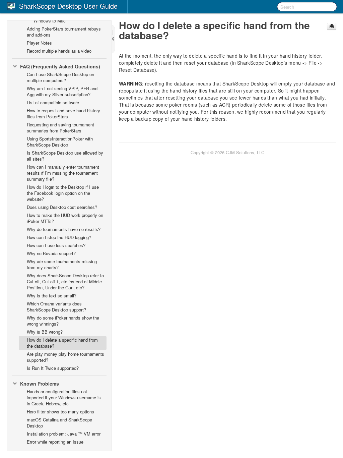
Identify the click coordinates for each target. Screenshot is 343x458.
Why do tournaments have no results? (63, 229)
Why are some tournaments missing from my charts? (62, 264)
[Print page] (331, 26)
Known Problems (39, 383)
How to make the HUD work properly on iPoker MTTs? (65, 218)
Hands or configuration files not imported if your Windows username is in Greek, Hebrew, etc (64, 397)
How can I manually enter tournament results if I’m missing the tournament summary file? (63, 173)
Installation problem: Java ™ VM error (63, 434)
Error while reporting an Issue (55, 442)
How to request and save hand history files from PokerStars (63, 113)
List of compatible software (53, 102)
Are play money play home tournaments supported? (65, 357)
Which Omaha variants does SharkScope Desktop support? (56, 306)
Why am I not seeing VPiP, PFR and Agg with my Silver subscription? (62, 91)
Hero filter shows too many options (60, 411)
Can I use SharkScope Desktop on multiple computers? (60, 77)
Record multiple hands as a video (59, 51)
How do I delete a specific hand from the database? (62, 343)
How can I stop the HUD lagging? (59, 237)
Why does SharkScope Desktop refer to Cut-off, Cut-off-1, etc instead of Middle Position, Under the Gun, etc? (65, 281)
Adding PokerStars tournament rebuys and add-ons (64, 31)
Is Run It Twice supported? (53, 368)
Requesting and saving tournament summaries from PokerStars (60, 127)
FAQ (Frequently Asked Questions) (60, 66)
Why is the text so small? (51, 295)
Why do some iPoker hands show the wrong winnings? (63, 320)
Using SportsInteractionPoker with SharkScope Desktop (60, 141)
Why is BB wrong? (45, 332)
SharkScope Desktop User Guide (68, 6)
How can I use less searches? (56, 245)
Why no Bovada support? (51, 253)
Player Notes (39, 43)
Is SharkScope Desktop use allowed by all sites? (65, 156)
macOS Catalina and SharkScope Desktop (59, 422)
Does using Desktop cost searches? (62, 207)
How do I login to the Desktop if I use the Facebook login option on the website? (63, 193)
